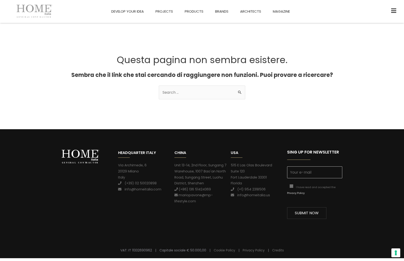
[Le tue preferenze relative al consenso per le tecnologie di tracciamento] (395, 252)
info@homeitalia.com (141, 189)
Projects (164, 11)
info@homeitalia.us (252, 195)
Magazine (281, 11)
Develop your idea (127, 11)
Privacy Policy (296, 193)
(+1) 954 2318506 (250, 189)
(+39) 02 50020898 (139, 183)
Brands (221, 11)
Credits (278, 250)
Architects (250, 11)
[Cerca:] (202, 92)
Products (194, 11)
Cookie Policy (224, 250)
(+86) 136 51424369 (194, 189)
